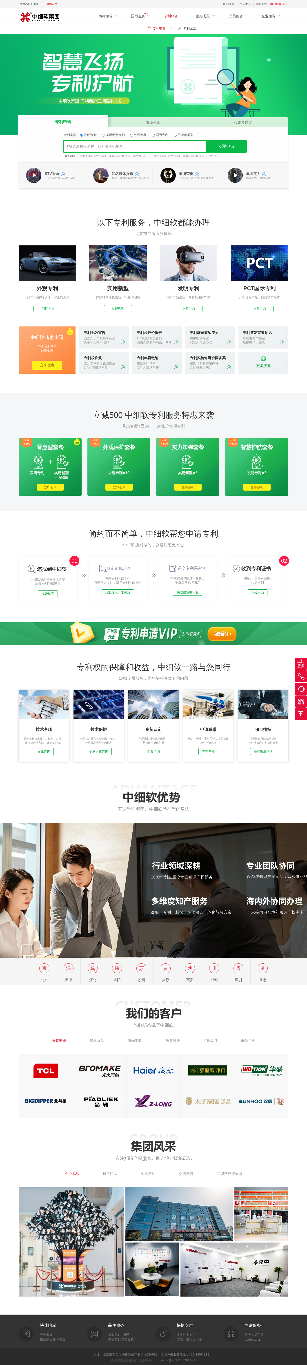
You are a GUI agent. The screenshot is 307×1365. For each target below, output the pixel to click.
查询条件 (208, 751)
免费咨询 (153, 751)
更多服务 (263, 366)
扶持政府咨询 (263, 751)
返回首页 (52, 4)
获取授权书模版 (188, 592)
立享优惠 (47, 365)
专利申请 (159, 28)
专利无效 (189, 28)
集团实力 (253, 174)
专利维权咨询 (98, 751)
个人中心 (245, 4)
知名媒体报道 (122, 174)
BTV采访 (51, 174)
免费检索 (48, 593)
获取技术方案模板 (117, 593)
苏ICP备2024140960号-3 (178, 1360)
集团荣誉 (186, 174)
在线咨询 (257, 593)
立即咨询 (47, 308)
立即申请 (226, 146)
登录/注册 (228, 4)
